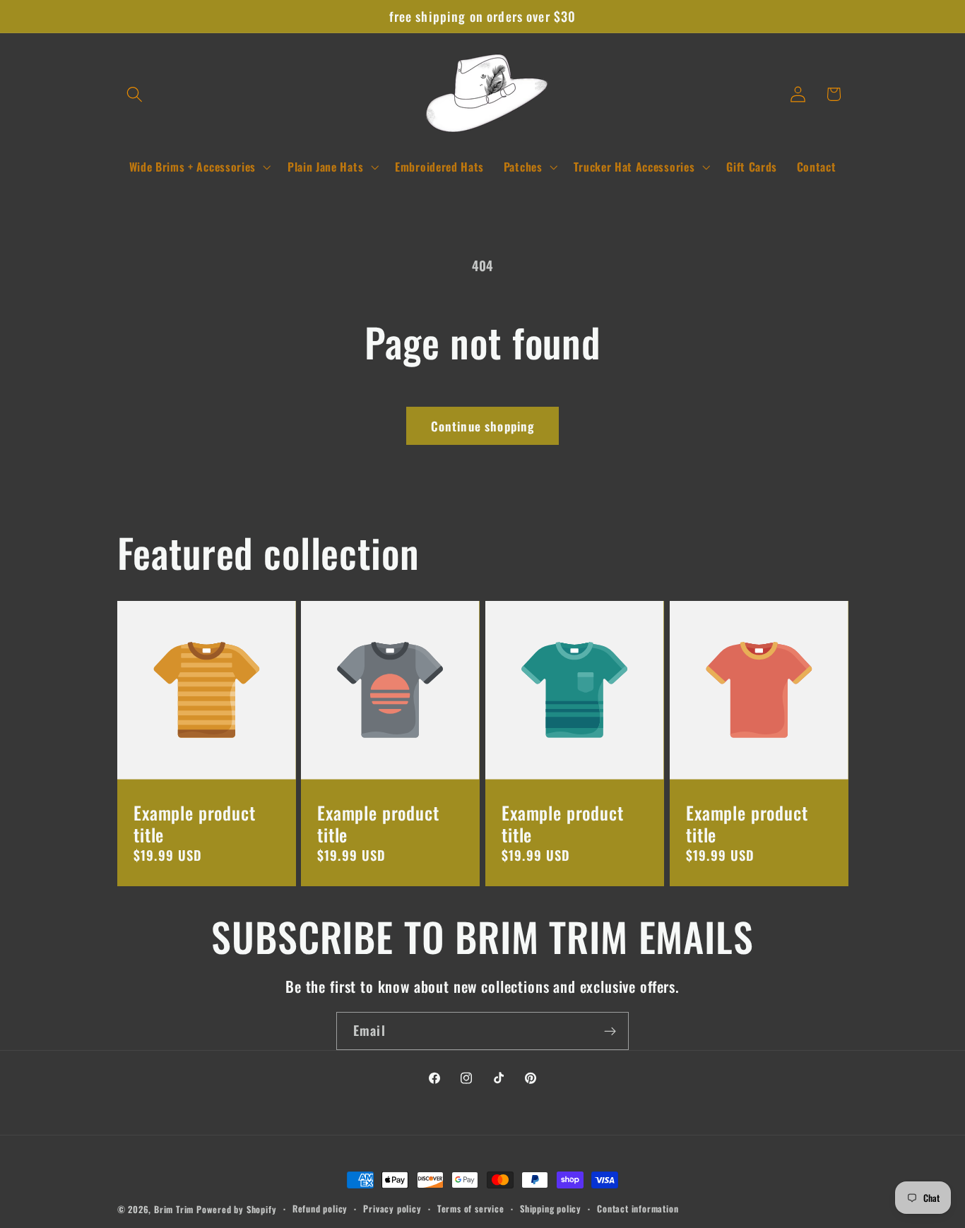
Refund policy (320, 1208)
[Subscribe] (610, 1031)
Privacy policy (392, 1208)
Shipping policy (550, 1208)
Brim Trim (174, 1209)
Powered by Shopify (236, 1209)
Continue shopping (483, 426)
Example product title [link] (195, 823)
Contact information (637, 1208)
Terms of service (470, 1208)
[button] (135, 94)
